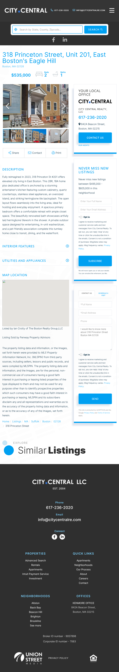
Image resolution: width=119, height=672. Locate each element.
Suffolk (35, 421)
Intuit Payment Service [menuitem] (35, 573)
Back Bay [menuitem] (35, 607)
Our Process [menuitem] (83, 569)
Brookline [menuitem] (35, 620)
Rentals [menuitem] (35, 564)
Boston (46, 421)
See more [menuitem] (35, 625)
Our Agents (84, 145)
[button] (95, 30)
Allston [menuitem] (36, 603)
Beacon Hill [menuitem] (35, 612)
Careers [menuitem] (83, 578)
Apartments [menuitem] (35, 569)
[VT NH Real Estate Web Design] (28, 658)
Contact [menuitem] (83, 582)
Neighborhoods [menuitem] (83, 564)
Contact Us (95, 137)
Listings (16, 421)
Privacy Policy (89, 413)
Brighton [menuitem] (35, 616)
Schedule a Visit (103, 294)
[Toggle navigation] (111, 10)
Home (5, 421)
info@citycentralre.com (90, 10)
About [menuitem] (83, 573)
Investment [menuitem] (35, 578)
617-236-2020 (61, 10)
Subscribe (95, 261)
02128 (57, 421)
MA (26, 421)
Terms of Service (104, 413)
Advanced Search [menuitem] (35, 560)
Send (95, 398)
